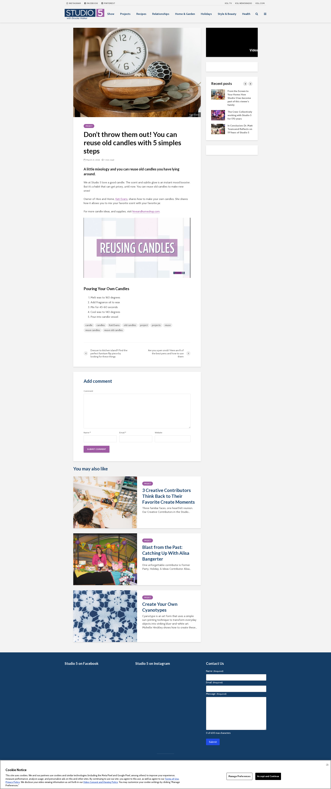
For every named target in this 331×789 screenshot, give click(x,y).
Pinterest (109, 3)
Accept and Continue (268, 776)
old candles (130, 325)
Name (87, 433)
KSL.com (260, 3)
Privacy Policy (13, 782)
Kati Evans (121, 199)
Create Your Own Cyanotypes (159, 607)
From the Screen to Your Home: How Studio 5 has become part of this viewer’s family (239, 98)
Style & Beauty (227, 14)
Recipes (141, 14)
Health (246, 14)
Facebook (92, 3)
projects (156, 325)
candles (101, 325)
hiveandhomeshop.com (146, 211)
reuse (168, 325)
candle (88, 325)
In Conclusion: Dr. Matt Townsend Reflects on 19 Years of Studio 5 (240, 129)
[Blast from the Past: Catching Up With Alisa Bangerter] (105, 559)
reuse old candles (113, 330)
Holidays (206, 14)
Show (110, 14)
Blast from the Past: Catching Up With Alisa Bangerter (165, 553)
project (144, 325)
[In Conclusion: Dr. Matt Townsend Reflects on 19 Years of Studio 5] (218, 128)
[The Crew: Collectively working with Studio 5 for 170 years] (218, 114)
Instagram (74, 3)
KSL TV (228, 3)
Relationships (160, 14)
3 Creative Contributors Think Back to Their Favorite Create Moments (168, 496)
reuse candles (92, 330)
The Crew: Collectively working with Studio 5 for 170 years (240, 115)
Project (89, 126)
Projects (125, 14)
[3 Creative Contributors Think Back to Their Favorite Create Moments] (105, 502)
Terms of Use (172, 778)
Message (216, 693)
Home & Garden (185, 14)
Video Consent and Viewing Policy (100, 782)
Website (158, 433)
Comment (88, 391)
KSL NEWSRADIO (243, 3)
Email (122, 433)
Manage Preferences (239, 776)
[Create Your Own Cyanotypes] (105, 616)
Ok (327, 764)
